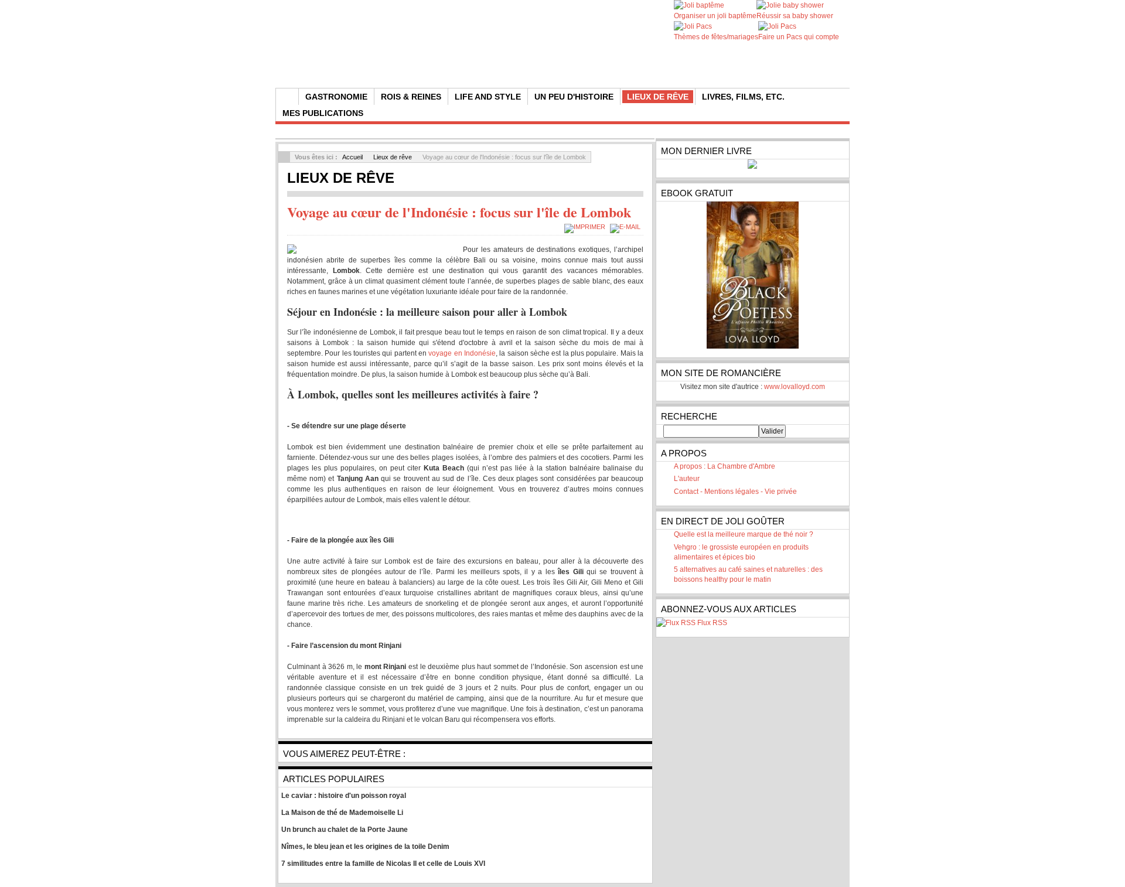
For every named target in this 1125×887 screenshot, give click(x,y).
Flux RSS (712, 623)
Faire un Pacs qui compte (798, 37)
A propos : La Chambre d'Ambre (724, 466)
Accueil (352, 157)
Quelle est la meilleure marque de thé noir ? (743, 534)
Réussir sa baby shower (794, 16)
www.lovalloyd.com (794, 387)
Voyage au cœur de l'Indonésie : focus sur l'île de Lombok (459, 212)
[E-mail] (626, 226)
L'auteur (687, 479)
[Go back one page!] (284, 157)
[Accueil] (287, 96)
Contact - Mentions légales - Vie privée (735, 491)
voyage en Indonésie (462, 353)
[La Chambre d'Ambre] (499, 58)
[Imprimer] (586, 226)
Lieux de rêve (392, 157)
